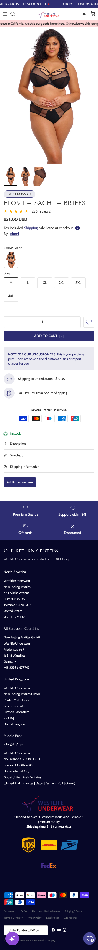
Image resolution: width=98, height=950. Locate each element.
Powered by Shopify (44, 940)
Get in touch (10, 911)
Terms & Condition (13, 917)
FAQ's (24, 911)
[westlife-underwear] (49, 14)
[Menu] (5, 14)
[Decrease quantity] (8, 322)
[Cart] (93, 14)
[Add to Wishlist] (88, 322)
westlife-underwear (22, 940)
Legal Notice (52, 917)
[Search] (15, 14)
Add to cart (45, 336)
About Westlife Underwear (46, 911)
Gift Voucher (70, 917)
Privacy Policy (35, 917)
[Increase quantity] (76, 322)
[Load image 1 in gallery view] (49, 95)
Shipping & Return (73, 911)
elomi (14, 233)
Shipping (31, 228)
